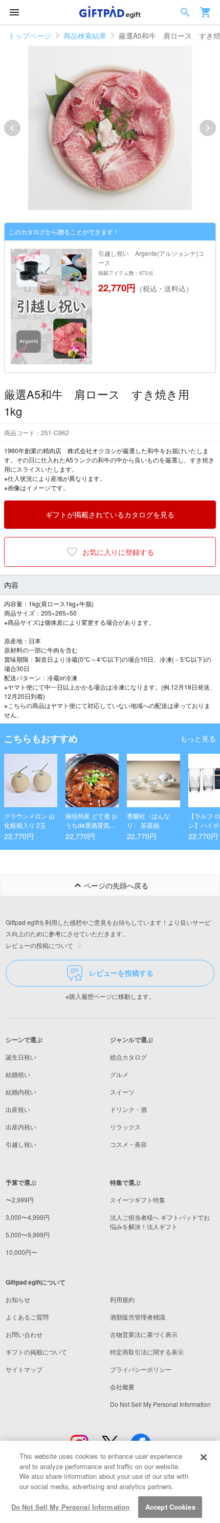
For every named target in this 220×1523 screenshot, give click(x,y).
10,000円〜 (21, 1252)
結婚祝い (18, 1074)
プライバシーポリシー (140, 1369)
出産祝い (18, 1109)
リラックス (125, 1126)
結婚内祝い (21, 1091)
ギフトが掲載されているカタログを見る (110, 514)
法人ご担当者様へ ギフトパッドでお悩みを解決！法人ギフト (160, 1222)
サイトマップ (24, 1369)
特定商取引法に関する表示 (147, 1351)
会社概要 (122, 1386)
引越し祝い (21, 1144)
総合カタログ (128, 1056)
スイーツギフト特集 (137, 1199)
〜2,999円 (20, 1199)
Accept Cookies (170, 1507)
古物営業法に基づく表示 (144, 1334)
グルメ (119, 1074)
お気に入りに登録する (118, 552)
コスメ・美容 (128, 1144)
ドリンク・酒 (128, 1109)
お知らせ (18, 1299)
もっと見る (198, 738)
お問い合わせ (24, 1334)
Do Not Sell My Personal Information (70, 1507)
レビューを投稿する (121, 973)
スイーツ (122, 1091)
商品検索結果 (84, 35)
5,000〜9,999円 (28, 1234)
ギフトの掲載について (36, 1351)
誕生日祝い (21, 1056)
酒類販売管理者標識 (137, 1316)
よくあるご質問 (27, 1316)
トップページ (29, 35)
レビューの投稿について (39, 945)
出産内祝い (21, 1126)
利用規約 (122, 1299)
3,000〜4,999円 (28, 1217)
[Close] (203, 1457)
